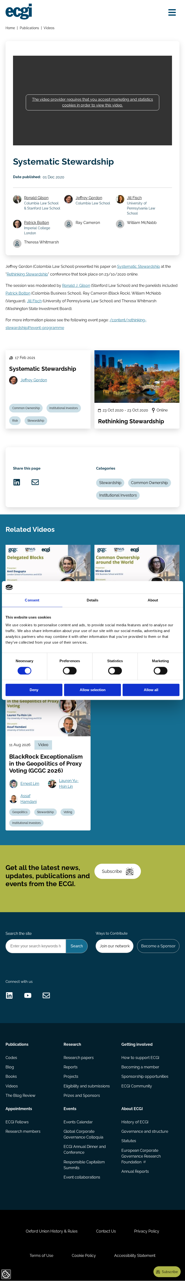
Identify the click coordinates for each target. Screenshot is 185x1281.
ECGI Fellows (17, 1122)
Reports (71, 1067)
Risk (15, 420)
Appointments (19, 1108)
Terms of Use (41, 1255)
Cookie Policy (84, 1255)
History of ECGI (134, 1122)
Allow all (151, 690)
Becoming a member (140, 1067)
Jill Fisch (134, 198)
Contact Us (106, 1231)
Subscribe (112, 871)
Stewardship (35, 420)
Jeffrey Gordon (89, 198)
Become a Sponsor (158, 946)
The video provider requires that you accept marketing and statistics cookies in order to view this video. (92, 102)
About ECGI (132, 1108)
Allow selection (93, 690)
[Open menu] (172, 13)
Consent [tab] (32, 600)
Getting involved (136, 1044)
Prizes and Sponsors (82, 1095)
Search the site (19, 933)
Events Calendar (78, 1122)
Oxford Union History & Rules (52, 1231)
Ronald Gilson (36, 198)
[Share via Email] (35, 482)
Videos (49, 28)
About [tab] (153, 600)
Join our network (115, 946)
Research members (23, 1131)
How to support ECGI (140, 1057)
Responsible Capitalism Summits (84, 1165)
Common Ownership (26, 408)
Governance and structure (144, 1131)
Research (72, 1044)
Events (70, 1108)
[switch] (70, 670)
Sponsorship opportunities (144, 1076)
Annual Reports (135, 1171)
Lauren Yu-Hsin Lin (69, 783)
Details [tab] (93, 600)
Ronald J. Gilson (76, 285)
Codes (11, 1057)
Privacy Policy (146, 1231)
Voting (68, 812)
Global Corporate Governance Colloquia (83, 1134)
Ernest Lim (29, 783)
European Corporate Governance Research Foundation (141, 1156)
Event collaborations (82, 1177)
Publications (29, 28)
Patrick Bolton (36, 222)
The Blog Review (20, 1095)
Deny (34, 690)
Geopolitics (19, 812)
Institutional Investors (63, 408)
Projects (71, 1076)
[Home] (19, 12)
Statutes (128, 1141)
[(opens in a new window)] (16, 482)
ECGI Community (136, 1086)
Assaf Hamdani (28, 799)
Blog (10, 1067)
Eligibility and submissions (87, 1086)
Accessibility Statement (134, 1255)
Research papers (79, 1057)
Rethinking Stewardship (27, 274)
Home (10, 28)
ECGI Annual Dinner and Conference (85, 1149)
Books (11, 1076)
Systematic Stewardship (138, 266)
